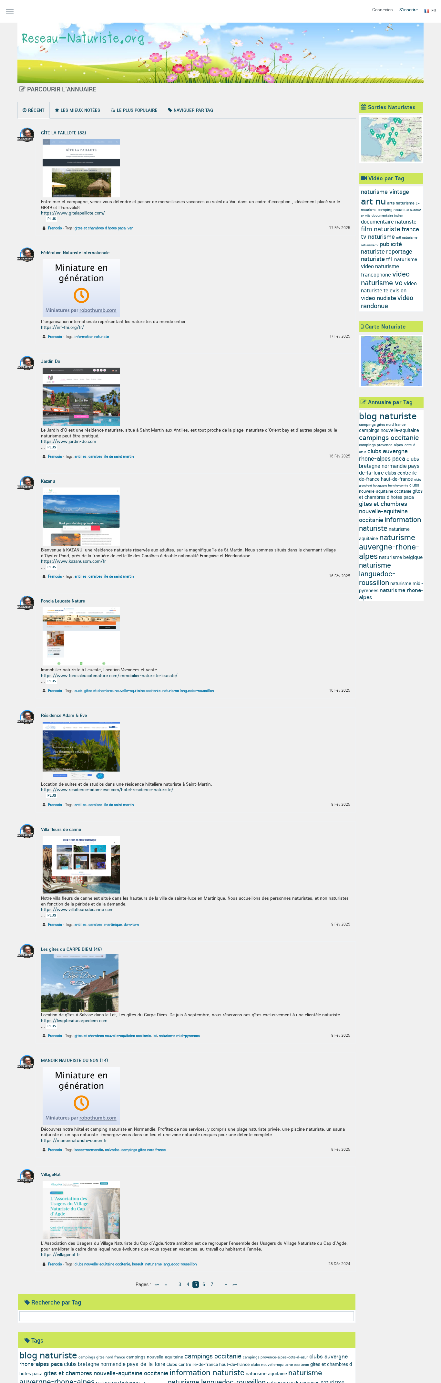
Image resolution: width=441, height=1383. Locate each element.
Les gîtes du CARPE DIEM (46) (71, 949)
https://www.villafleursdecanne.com (77, 909)
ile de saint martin (119, 456)
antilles (81, 456)
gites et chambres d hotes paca (100, 227)
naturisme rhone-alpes (391, 593)
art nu (373, 201)
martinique (113, 924)
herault (137, 1264)
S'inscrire (408, 10)
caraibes (95, 456)
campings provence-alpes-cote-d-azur (275, 1357)
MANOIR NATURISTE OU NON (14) (74, 1060)
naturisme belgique (401, 557)
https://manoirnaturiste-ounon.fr (74, 1140)
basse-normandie (89, 1149)
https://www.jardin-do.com (68, 441)
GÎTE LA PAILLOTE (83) (63, 133)
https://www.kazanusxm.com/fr (73, 561)
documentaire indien (387, 215)
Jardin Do (50, 361)
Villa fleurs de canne (61, 829)
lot (155, 1035)
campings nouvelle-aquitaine (154, 1357)
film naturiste (380, 229)
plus (51, 218)
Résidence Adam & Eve (64, 715)
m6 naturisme (406, 237)
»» (234, 1284)
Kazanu (48, 481)
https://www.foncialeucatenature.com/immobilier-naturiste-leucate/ (109, 675)
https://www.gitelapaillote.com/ (73, 213)
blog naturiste (48, 1355)
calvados (112, 1149)
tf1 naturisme (401, 259)
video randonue (387, 301)
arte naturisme (401, 202)
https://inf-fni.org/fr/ (62, 327)
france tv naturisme (390, 232)
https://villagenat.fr (60, 1254)
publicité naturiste (381, 247)
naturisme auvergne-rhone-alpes (389, 546)
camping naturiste (393, 209)
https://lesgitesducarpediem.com (74, 1020)
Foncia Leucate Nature (63, 601)
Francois (55, 227)
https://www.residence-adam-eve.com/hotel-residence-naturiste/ (107, 789)
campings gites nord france (143, 1149)
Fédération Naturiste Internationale (75, 253)
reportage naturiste (386, 255)
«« (157, 1284)
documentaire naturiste (388, 221)
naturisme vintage (385, 191)
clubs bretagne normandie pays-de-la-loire (114, 1363)
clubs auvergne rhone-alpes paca (383, 454)
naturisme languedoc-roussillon (188, 690)
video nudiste (378, 298)
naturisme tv (369, 245)
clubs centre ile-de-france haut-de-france (208, 1364)
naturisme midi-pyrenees (179, 1035)
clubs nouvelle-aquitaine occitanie (102, 1264)
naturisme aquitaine (266, 1373)
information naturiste (92, 336)
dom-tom (131, 924)
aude (78, 690)
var (130, 227)
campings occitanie (212, 1356)
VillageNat (51, 1174)
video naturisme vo (385, 278)
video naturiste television (389, 287)
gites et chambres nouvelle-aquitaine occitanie (122, 690)
